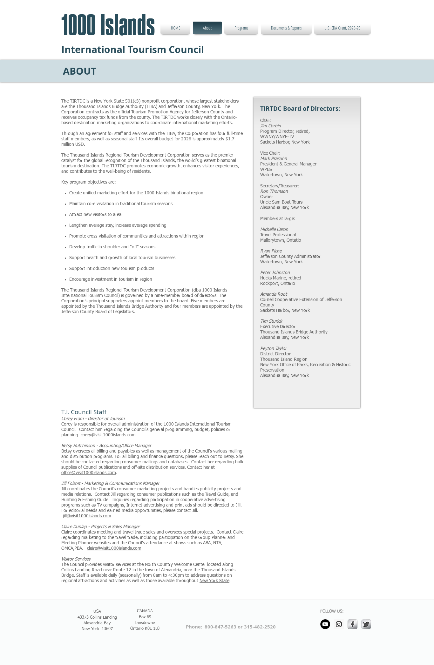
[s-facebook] (352, 624)
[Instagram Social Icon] (339, 624)
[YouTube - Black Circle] (325, 624)
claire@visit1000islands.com (114, 548)
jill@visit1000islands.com (87, 516)
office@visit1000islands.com (88, 473)
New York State (214, 581)
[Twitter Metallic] (366, 624)
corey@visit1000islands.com (108, 435)
